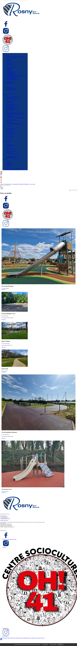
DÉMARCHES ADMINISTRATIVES (11, 66)
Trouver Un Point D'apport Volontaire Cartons (14, 124)
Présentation (9, 143)
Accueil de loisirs (9, 136)
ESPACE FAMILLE (8, 139)
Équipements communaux (11, 151)
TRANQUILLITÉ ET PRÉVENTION (11, 103)
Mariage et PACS (10, 70)
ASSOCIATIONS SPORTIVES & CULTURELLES (13, 154)
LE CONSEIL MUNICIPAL (9, 55)
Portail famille (9, 140)
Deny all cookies (53, 644)
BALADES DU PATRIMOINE (10, 155)
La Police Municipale (10, 104)
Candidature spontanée (10, 87)
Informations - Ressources (11, 130)
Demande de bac (9, 122)
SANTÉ (6, 167)
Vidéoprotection (9, 106)
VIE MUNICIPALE (8, 80)
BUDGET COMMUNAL (9, 91)
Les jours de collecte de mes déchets (13, 120)
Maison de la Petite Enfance (11, 128)
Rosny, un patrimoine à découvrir (12, 156)
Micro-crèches (9, 129)
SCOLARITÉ (7, 131)
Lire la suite (3, 289)
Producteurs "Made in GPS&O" (12, 98)
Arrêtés (8, 61)
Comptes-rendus (9, 59)
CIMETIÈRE (7, 125)
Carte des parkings (10, 101)
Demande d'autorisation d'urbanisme (13, 76)
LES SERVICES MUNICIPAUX (10, 85)
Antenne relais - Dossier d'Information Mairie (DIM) (15, 117)
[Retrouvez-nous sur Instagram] (6, 33)
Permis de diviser (9, 116)
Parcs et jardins (9, 152)
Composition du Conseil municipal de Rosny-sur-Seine (16, 56)
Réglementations (9, 81)
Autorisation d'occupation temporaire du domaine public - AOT (17, 75)
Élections (8, 65)
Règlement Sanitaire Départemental (12, 108)
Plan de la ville (9, 102)
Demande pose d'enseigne (11, 77)
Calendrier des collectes (11, 119)
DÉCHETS (6, 118)
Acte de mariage (9, 68)
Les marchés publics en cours (11, 93)
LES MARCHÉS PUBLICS (9, 92)
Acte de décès (9, 69)
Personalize (60, 644)
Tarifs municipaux (10, 83)
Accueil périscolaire (10, 135)
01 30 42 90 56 (4, 517)
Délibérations (9, 60)
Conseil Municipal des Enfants (12, 57)
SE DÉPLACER (7, 99)
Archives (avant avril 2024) (11, 62)
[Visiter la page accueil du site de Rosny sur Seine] (21, 18)
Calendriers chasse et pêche (11, 82)
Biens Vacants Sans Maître (11, 64)
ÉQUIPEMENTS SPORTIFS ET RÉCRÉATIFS (13, 150)
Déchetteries (9, 121)
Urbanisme (8, 63)
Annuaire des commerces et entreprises (13, 96)
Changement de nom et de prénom (12, 71)
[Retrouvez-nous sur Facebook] (6, 201)
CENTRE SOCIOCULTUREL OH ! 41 (11, 142)
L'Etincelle (8, 165)
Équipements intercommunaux (12, 153)
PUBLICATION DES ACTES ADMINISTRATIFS (13, 58)
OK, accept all (45, 644)
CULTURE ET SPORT (8, 184)
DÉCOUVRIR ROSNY (9, 54)
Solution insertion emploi (11, 89)
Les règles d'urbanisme (10, 111)
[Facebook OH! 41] (8, 44)
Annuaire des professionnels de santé (13, 169)
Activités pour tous (10, 145)
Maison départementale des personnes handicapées (15, 168)
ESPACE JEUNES (8, 137)
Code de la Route (9, 138)
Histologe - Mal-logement (11, 109)
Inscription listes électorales (11, 72)
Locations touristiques (10, 115)
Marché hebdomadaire (10, 97)
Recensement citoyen (10, 73)
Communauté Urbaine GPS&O (10, 90)
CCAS (6, 160)
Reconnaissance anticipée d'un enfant (13, 79)
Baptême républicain (10, 74)
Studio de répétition (10, 146)
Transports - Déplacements (11, 100)
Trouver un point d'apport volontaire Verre (14, 123)
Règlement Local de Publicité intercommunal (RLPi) (15, 113)
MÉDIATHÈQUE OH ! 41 (9, 147)
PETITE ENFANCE (8, 127)
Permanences (9, 166)
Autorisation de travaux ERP (11, 78)
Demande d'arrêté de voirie (11, 107)
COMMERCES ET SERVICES (10, 95)
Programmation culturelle (11, 144)
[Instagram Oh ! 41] (6, 51)
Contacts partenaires (10, 164)
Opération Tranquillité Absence (12, 105)
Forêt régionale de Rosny (11, 157)
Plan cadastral (9, 114)
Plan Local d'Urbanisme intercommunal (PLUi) (14, 112)
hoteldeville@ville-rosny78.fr (5, 518)
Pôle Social (8, 162)
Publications (9, 84)
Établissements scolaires (11, 132)
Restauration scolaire (10, 133)
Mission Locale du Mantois (11, 88)
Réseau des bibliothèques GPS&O (12, 149)
